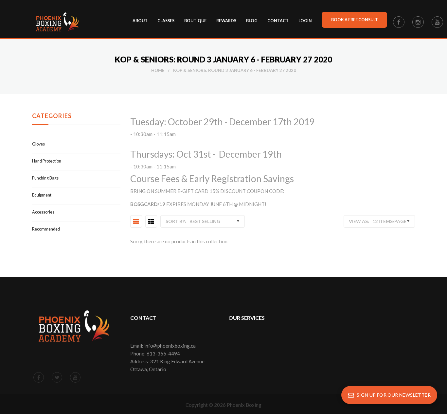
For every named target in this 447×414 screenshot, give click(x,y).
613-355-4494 (163, 353)
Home (157, 70)
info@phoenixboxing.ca (170, 346)
